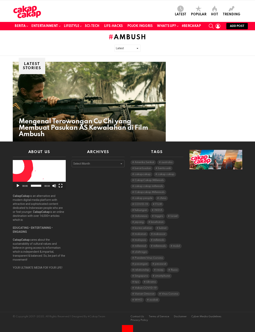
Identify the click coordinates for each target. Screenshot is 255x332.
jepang (139, 222)
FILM (158, 204)
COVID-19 (141, 204)
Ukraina (151, 282)
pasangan (141, 264)
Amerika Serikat (144, 162)
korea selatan (143, 228)
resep (160, 270)
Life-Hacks (113, 26)
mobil (176, 246)
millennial (140, 246)
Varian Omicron (144, 294)
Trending (231, 14)
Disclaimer (180, 316)
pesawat (160, 264)
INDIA (158, 210)
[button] (39, 175)
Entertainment (44, 26)
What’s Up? (166, 26)
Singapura (141, 276)
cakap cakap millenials (149, 186)
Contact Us (137, 316)
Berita (20, 26)
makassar (159, 234)
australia (166, 162)
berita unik (164, 168)
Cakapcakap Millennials (150, 192)
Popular (198, 14)
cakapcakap (143, 174)
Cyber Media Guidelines (206, 316)
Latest (180, 14)
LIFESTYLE (71, 26)
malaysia (140, 240)
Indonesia (141, 216)
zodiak (153, 300)
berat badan (143, 168)
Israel (174, 216)
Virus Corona (170, 294)
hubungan (141, 210)
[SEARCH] (211, 26)
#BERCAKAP (191, 26)
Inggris (158, 216)
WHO (138, 300)
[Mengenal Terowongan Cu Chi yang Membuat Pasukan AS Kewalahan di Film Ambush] (89, 101)
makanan (140, 234)
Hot (214, 14)
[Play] (18, 186)
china (163, 198)
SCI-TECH (92, 26)
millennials (159, 246)
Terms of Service (159, 316)
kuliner (163, 228)
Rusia (174, 270)
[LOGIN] (218, 26)
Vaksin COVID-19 (146, 288)
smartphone (162, 276)
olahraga (141, 252)
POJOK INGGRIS (140, 26)
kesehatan (157, 222)
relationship (142, 270)
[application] (39, 175)
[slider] (36, 186)
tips (137, 282)
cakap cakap (166, 174)
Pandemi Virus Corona (149, 258)
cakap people (143, 198)
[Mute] (54, 186)
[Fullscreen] (61, 186)
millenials (158, 240)
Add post (237, 26)
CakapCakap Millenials (149, 180)
